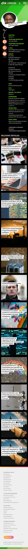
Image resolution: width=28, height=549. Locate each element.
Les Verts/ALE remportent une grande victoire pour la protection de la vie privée (12, 175)
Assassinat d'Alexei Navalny (11, 283)
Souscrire (8, 537)
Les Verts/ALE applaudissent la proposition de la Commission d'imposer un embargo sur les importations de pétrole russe (12, 424)
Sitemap (20, 544)
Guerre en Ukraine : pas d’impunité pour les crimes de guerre (12, 394)
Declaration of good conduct (17, 131)
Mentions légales (7, 542)
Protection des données (18, 542)
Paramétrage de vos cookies (10, 544)
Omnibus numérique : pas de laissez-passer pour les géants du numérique (12, 203)
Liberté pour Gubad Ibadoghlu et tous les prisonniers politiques (12, 230)
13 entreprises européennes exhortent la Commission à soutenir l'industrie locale (11, 148)
